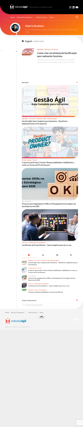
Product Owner (27, 160)
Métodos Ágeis (52, 118)
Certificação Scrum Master (36, 242)
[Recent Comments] (57, 255)
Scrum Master (43, 290)
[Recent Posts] (29, 255)
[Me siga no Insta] (70, 7)
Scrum (35, 160)
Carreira (24, 242)
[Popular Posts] (43, 255)
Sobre (51, 17)
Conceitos (32, 118)
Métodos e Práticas (51, 49)
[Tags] (71, 255)
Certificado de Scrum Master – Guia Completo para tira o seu (46, 245)
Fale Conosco (41, 17)
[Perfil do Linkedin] (73, 7)
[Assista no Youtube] (77, 7)
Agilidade (40, 49)
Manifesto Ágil (41, 118)
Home (12, 17)
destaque (30, 290)
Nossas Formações (24, 17)
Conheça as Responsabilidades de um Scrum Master (45, 292)
